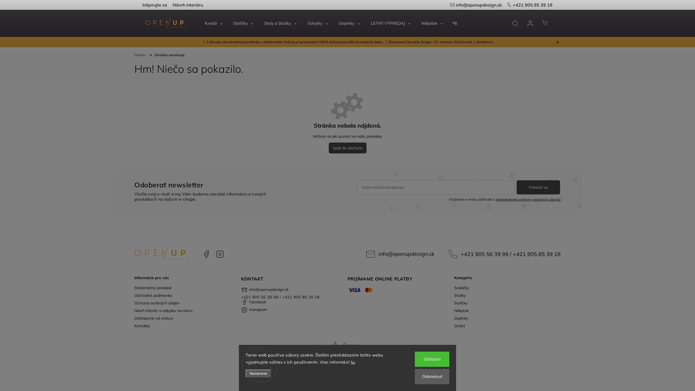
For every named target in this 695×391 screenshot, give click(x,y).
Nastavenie (258, 373)
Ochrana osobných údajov (156, 303)
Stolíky (460, 295)
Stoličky (460, 303)
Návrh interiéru (188, 5)
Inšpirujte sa (155, 5)
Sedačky (461, 287)
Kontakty (142, 325)
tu (353, 362)
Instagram (220, 254)
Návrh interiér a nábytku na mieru (163, 310)
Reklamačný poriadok (153, 287)
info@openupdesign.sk (479, 5)
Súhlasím (432, 359)
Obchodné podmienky (153, 295)
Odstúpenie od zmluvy (153, 318)
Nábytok (461, 310)
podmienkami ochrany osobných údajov (528, 199)
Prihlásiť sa (538, 187)
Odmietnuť (432, 376)
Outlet (459, 325)
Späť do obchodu (347, 148)
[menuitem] (213, 23)
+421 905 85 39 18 (532, 5)
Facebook (206, 254)
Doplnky (461, 318)
